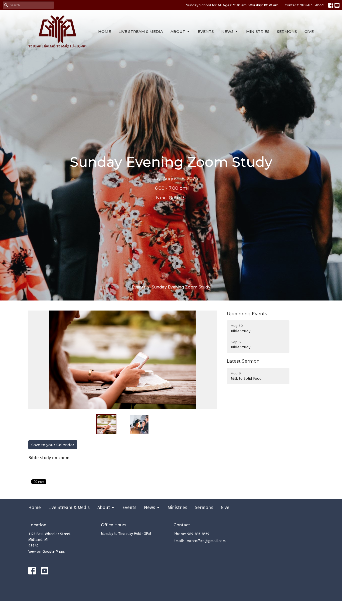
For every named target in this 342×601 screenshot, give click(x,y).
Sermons (287, 31)
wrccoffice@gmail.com (206, 541)
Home (104, 31)
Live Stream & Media (140, 31)
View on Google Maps (46, 551)
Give (309, 31)
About (177, 31)
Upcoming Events (247, 314)
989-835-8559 (198, 534)
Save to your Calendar (52, 444)
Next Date (168, 198)
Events (206, 31)
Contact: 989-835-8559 (304, 5)
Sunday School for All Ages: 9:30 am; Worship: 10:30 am (232, 5)
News (227, 31)
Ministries (257, 31)
